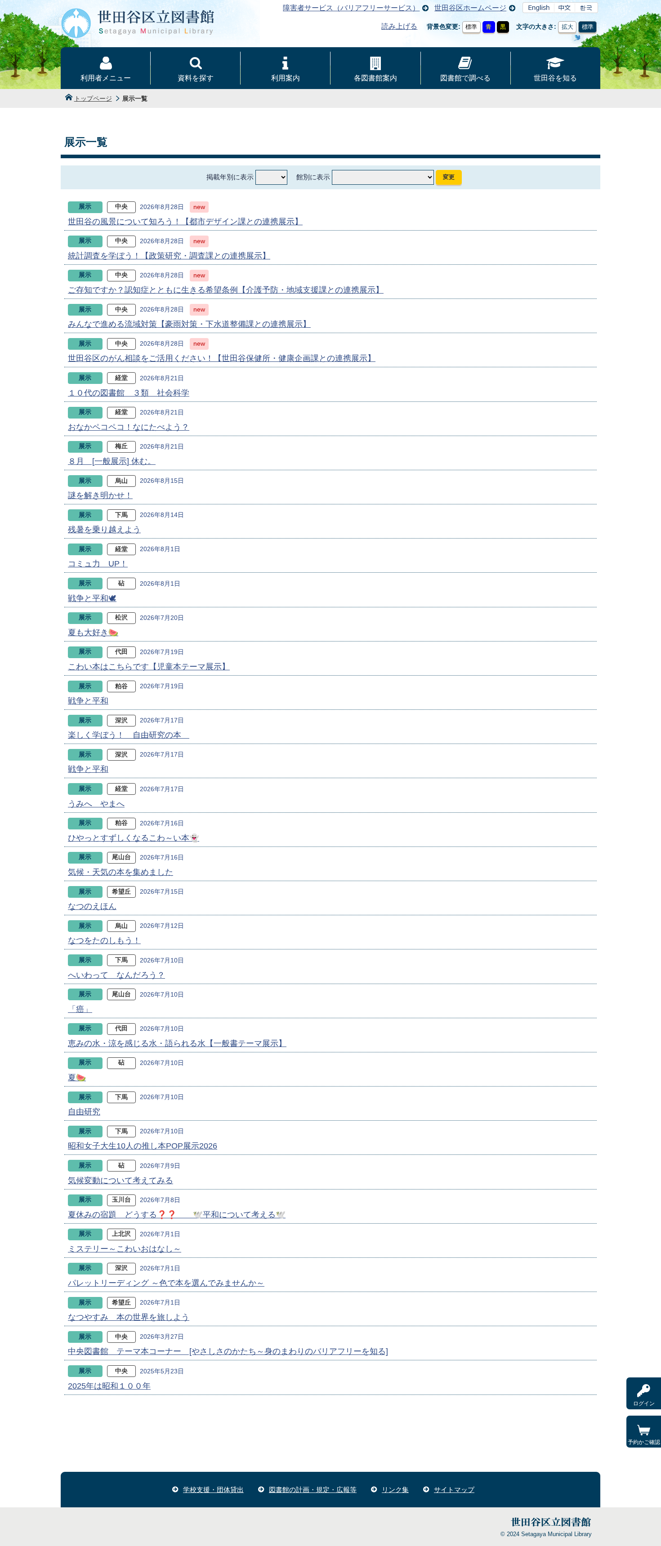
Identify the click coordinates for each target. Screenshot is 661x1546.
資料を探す (196, 78)
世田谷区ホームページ (470, 8)
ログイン (644, 1403)
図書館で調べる (465, 78)
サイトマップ (454, 1489)
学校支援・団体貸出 (213, 1489)
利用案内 (285, 78)
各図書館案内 (375, 78)
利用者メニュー (105, 78)
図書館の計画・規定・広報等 (313, 1489)
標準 (471, 26)
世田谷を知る (555, 78)
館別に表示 (313, 177)
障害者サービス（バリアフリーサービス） (351, 8)
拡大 (567, 26)
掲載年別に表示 (230, 177)
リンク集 (395, 1489)
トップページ (93, 98)
